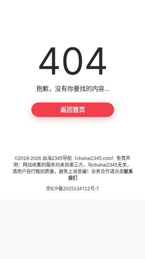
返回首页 (72, 109)
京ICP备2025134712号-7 (72, 188)
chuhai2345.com (94, 158)
